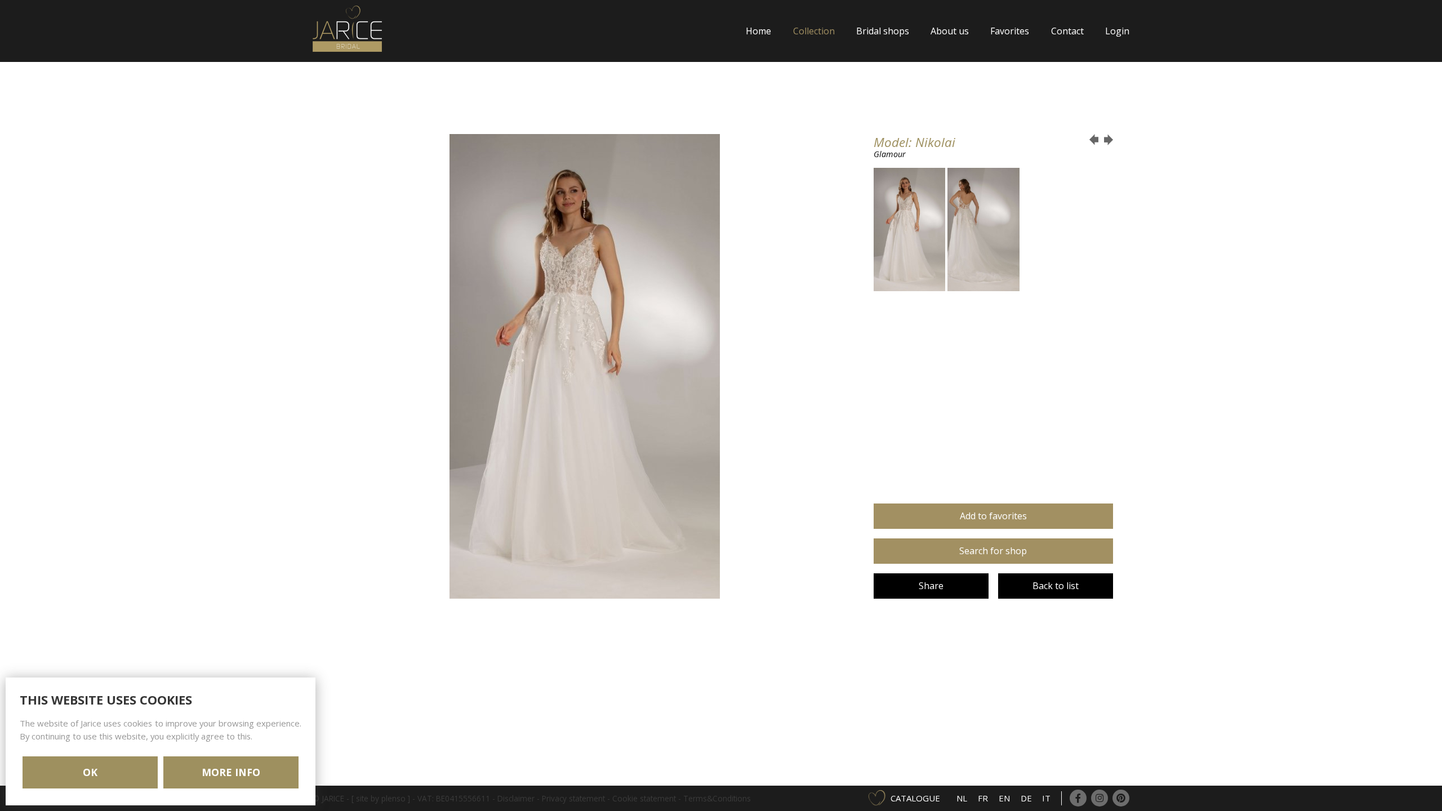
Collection (814, 31)
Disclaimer (516, 798)
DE (1026, 798)
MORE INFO (231, 772)
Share (931, 586)
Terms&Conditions (717, 798)
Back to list (1055, 586)
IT (1046, 798)
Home (758, 31)
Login (1117, 31)
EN (1004, 798)
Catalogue (915, 798)
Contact (1067, 31)
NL (961, 798)
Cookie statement (644, 798)
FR (983, 798)
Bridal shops (882, 31)
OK (90, 772)
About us (950, 31)
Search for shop (993, 551)
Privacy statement (573, 798)
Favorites (1009, 31)
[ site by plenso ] (380, 798)
